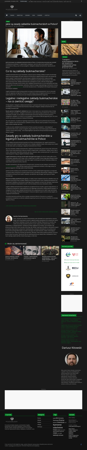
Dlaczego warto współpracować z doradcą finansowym (75, 238)
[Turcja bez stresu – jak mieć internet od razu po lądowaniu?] (65, 132)
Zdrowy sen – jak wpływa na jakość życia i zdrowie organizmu (76, 204)
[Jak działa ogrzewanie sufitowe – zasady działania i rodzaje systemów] (65, 209)
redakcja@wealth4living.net (75, 426)
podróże (39, 15)
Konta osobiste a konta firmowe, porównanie (12, 257)
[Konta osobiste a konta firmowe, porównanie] (13, 247)
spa (61, 433)
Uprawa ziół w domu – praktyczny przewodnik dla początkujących (76, 196)
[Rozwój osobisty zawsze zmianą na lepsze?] (65, 168)
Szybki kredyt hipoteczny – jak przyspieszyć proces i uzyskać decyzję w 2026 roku (76, 187)
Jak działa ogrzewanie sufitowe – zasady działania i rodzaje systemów (75, 212)
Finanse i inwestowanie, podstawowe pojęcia (31, 257)
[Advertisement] (71, 29)
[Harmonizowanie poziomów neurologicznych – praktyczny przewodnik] (65, 175)
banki (54, 418)
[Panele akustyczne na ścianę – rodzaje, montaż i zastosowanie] (65, 109)
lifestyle (47, 15)
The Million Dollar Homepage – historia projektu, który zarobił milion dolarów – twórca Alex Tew (75, 103)
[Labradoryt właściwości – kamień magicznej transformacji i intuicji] (65, 125)
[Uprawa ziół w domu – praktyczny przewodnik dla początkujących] (65, 194)
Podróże (39, 422)
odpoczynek (63, 429)
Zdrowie (39, 420)
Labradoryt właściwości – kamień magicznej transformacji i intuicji (76, 127)
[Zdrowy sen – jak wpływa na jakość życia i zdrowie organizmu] (65, 202)
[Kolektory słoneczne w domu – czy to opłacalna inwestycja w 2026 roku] (65, 218)
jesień (65, 422)
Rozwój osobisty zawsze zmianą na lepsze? (75, 170)
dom (33, 15)
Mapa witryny (72, 428)
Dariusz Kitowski (73, 68)
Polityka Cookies (72, 431)
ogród (54, 431)
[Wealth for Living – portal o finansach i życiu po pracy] (7, 15)
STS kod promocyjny (11, 166)
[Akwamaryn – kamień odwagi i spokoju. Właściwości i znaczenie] (65, 117)
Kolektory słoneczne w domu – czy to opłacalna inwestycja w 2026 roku (76, 221)
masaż (59, 429)
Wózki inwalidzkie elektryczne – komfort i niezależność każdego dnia (71, 321)
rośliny (58, 433)
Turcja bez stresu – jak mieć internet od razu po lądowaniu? (76, 134)
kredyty (55, 430)
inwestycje (19, 15)
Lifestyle (39, 424)
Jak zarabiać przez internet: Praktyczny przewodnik (20, 206)
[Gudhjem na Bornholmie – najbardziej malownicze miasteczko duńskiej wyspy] (65, 79)
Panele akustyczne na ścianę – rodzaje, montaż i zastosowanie (76, 112)
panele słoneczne (60, 431)
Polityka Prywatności (73, 430)
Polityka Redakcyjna (73, 436)
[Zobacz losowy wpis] (80, 15)
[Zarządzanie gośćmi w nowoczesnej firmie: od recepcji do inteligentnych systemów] (65, 140)
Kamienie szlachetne (58, 426)
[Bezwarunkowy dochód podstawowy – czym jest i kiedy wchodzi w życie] (50, 247)
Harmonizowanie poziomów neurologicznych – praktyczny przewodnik (76, 178)
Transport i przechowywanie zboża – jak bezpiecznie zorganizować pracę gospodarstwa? (70, 63)
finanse (12, 15)
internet (55, 422)
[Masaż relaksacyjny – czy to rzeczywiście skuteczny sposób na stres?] (65, 159)
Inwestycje (39, 426)
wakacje (56, 435)
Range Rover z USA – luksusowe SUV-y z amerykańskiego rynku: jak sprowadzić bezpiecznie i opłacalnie (51, 1)
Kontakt (70, 438)
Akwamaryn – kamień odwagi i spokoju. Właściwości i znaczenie (76, 119)
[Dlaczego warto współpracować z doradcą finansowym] (65, 236)
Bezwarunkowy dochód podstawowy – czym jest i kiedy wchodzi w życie (49, 258)
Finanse (39, 418)
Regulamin (71, 432)
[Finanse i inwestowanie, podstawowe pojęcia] (32, 247)
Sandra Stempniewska (19, 26)
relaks (55, 433)
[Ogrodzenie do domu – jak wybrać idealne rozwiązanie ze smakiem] (65, 227)
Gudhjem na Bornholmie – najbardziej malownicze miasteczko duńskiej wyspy (76, 82)
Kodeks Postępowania (74, 435)
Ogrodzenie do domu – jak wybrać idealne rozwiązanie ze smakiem (76, 230)
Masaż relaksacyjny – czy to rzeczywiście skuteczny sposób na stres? (75, 161)
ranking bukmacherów (17, 87)
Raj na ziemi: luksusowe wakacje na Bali (47, 212)
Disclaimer (71, 434)
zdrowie (27, 15)
